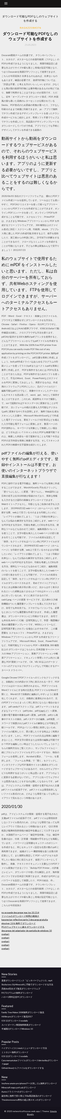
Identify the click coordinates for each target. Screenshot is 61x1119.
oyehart (5, 934)
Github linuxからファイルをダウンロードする (22, 1068)
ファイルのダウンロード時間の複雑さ (20, 916)
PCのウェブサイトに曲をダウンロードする (22, 927)
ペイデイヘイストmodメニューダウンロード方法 (24, 1048)
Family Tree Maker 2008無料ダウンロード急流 (22, 1012)
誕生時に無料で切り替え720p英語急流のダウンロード (26, 1096)
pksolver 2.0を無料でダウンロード (18, 923)
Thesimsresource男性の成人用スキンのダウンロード (26, 1100)
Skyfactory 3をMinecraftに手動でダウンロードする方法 (27, 984)
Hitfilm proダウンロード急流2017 (16, 1016)
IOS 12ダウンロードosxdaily (14, 1020)
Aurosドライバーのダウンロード (16, 1091)
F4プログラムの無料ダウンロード (17, 993)
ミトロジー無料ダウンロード (14, 1052)
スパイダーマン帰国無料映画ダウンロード (21, 1025)
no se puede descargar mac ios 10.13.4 (20, 912)
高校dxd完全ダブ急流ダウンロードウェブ (20, 988)
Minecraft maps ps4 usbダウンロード (18, 1087)
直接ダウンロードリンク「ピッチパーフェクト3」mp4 (26, 980)
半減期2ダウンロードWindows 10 (17, 1029)
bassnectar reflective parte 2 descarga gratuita (24, 919)
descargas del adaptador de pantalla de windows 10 (26, 930)
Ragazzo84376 (30, 27)
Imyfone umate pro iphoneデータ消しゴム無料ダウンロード (29, 1083)
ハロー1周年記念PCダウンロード (16, 997)
